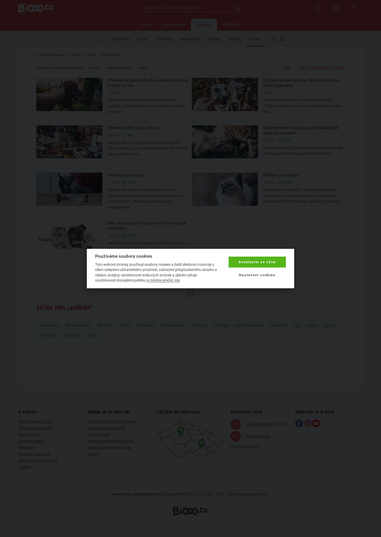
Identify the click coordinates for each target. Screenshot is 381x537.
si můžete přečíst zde (163, 280)
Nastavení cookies (257, 275)
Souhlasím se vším (257, 262)
